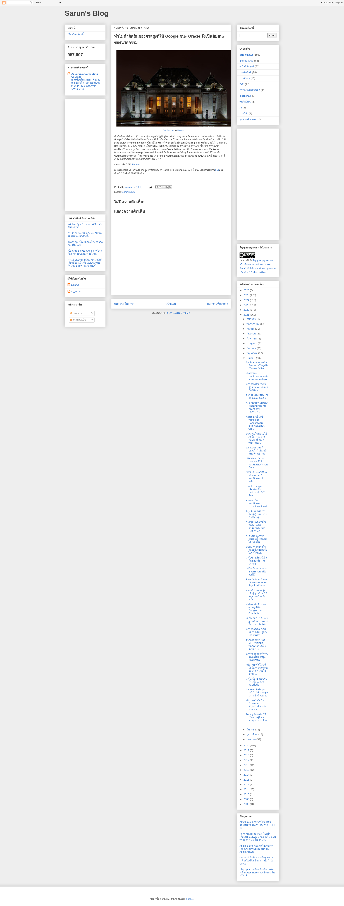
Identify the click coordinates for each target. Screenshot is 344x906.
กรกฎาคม (252, 343)
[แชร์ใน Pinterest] (170, 187)
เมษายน (251, 358)
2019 (246, 750)
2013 (246, 779)
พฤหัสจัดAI (245, 101)
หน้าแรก (171, 303)
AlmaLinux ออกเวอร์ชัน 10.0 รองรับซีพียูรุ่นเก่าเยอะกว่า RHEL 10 (257, 824)
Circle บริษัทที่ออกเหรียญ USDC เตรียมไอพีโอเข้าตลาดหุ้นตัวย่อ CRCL (257, 860)
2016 (246, 765)
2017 (246, 760)
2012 (246, 784)
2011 (246, 789)
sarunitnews (128, 192)
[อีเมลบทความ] (150, 187)
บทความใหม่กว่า (124, 303)
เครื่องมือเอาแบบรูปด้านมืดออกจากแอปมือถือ (256, 681)
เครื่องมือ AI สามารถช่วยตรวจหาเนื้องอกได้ (257, 571)
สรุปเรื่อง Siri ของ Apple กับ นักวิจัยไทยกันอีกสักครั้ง (85, 234)
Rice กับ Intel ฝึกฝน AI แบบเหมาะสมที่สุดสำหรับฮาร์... (257, 582)
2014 (246, 774)
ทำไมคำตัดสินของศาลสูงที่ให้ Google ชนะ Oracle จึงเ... (256, 609)
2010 (246, 794)
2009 (246, 799)
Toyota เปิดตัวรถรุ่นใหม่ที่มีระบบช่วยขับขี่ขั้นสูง (256, 514)
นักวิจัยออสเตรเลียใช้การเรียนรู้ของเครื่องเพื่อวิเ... (256, 632)
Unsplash (181, 130)
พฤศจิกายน (253, 323)
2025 (246, 295)
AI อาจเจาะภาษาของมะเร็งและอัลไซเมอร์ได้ (256, 539)
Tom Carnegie (168, 130)
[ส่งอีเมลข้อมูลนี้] (156, 187)
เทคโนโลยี (245, 72)
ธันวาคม (252, 318)
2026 (246, 290)
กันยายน (252, 333)
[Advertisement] (85, 154)
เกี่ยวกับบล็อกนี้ (76, 34)
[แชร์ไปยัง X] (163, 187)
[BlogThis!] (160, 187)
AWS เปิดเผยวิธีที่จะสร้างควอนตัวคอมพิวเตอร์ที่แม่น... (256, 477)
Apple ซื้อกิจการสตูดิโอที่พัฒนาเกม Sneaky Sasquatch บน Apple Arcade (257, 848)
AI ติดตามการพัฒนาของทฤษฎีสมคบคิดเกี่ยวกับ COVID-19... (257, 407)
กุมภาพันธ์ (252, 734)
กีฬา (242, 84)
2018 (246, 755)
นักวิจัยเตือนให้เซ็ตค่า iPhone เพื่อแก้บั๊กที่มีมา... (257, 387)
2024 (246, 300)
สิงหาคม (251, 338)
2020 (246, 745)
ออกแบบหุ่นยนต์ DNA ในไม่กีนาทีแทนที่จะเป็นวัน (256, 450)
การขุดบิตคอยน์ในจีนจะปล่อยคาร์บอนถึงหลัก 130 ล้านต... (256, 526)
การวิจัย (244, 113)
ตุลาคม (251, 328)
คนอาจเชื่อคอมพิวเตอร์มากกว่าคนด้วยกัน (257, 503)
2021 (246, 314)
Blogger (189, 899)
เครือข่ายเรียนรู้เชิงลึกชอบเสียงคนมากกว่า (256, 560)
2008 (246, 804)
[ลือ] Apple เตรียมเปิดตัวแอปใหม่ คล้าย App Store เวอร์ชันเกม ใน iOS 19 (257, 872)
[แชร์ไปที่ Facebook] (167, 187)
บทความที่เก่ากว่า (217, 303)
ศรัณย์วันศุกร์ (247, 66)
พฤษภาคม (252, 353)
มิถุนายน (252, 348)
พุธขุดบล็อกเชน (248, 119)
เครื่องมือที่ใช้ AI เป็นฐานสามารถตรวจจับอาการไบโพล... (257, 621)
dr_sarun (76, 291)
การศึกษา (245, 78)
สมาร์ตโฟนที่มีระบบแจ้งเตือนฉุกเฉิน (257, 396)
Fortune (136, 164)
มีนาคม (251, 729)
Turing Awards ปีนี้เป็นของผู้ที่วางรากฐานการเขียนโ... (257, 719)
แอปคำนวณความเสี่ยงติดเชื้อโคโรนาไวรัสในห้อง (256, 491)
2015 (246, 769)
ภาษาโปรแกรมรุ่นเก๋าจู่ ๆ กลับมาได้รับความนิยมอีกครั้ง (256, 595)
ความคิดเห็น (79, 320)
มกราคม (251, 739)
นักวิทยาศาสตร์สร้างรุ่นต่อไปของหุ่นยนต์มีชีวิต (257, 656)
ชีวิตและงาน (247, 60)
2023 (246, 304)
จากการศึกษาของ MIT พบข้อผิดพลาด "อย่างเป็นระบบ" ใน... (256, 644)
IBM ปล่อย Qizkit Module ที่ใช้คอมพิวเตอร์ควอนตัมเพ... (257, 463)
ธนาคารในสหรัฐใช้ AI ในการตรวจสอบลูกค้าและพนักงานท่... (256, 438)
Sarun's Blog (86, 13)
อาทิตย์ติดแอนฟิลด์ (250, 90)
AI (241, 107)
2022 (246, 309)
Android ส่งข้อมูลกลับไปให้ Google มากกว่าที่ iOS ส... (257, 692)
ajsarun (75, 284)
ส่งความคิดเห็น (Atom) (178, 313)
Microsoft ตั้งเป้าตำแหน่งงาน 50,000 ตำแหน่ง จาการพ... (256, 705)
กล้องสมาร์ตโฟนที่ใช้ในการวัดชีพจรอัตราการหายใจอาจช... (257, 669)
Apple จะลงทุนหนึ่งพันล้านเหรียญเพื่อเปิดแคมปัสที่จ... (257, 365)
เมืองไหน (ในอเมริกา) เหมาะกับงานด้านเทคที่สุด (257, 376)
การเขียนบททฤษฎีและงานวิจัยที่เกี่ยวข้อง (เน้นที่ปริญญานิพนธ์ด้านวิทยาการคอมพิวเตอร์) (85, 262)
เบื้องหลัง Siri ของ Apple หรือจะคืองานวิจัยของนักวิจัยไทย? (85, 252)
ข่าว (217, 170)
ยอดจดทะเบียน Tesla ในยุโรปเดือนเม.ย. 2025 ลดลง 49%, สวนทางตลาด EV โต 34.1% (258, 836)
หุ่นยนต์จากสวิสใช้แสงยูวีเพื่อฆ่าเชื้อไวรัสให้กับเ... (256, 549)
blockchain (246, 95)
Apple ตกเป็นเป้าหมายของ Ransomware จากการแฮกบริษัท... (255, 422)
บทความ (77, 313)
